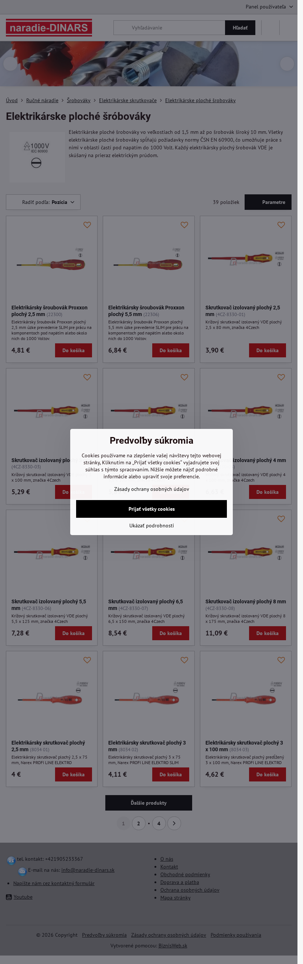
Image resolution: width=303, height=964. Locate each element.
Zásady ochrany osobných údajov (151, 489)
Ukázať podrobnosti (151, 525)
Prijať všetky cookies (152, 509)
